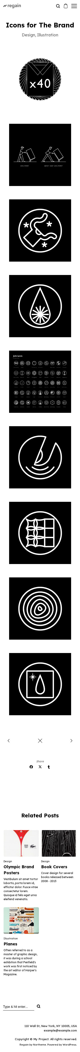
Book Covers (54, 866)
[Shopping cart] (65, 6)
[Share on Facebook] (31, 767)
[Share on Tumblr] (49, 767)
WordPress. (70, 1044)
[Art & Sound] (8, 741)
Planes (10, 944)
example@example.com (60, 1030)
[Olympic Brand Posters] (71, 741)
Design (8, 861)
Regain (24, 1044)
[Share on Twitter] (40, 767)
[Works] (40, 741)
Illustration (11, 938)
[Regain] (20, 6)
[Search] (38, 1006)
